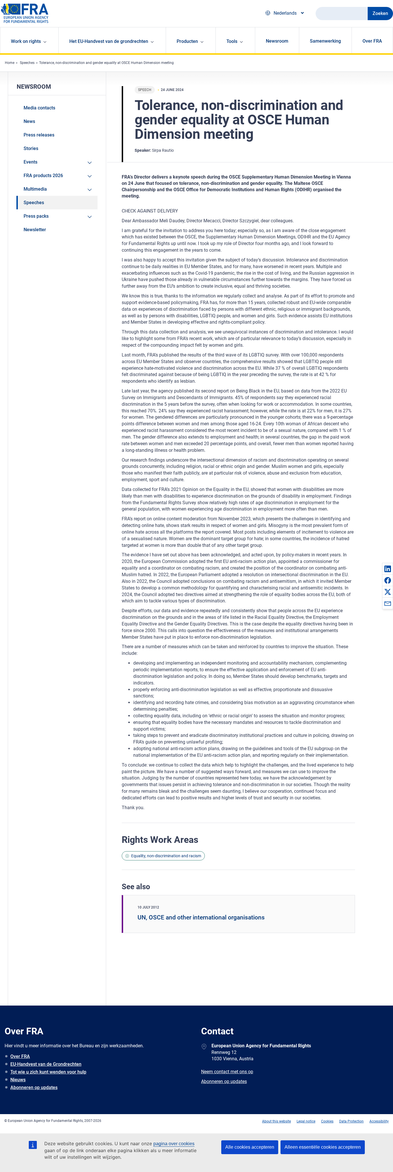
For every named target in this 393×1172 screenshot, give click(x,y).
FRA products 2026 (43, 175)
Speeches (27, 63)
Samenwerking (325, 41)
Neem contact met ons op (227, 1071)
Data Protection (351, 1121)
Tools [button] (231, 41)
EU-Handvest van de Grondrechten (45, 1064)
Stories (31, 148)
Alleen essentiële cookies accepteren (323, 1147)
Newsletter (35, 229)
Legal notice (306, 1121)
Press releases (39, 135)
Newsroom (277, 41)
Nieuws (18, 1079)
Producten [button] (187, 41)
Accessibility (379, 1121)
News (29, 121)
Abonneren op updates (34, 1087)
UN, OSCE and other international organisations (201, 917)
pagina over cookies (173, 1143)
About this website (276, 1121)
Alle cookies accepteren (249, 1147)
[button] (387, 568)
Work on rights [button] (26, 41)
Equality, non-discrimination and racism (166, 856)
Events (30, 162)
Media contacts (39, 108)
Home (9, 63)
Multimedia (35, 189)
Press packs (36, 216)
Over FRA (372, 41)
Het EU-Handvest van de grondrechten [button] (108, 41)
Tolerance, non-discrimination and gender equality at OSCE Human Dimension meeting (106, 63)
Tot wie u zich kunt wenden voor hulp (48, 1072)
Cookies (327, 1121)
